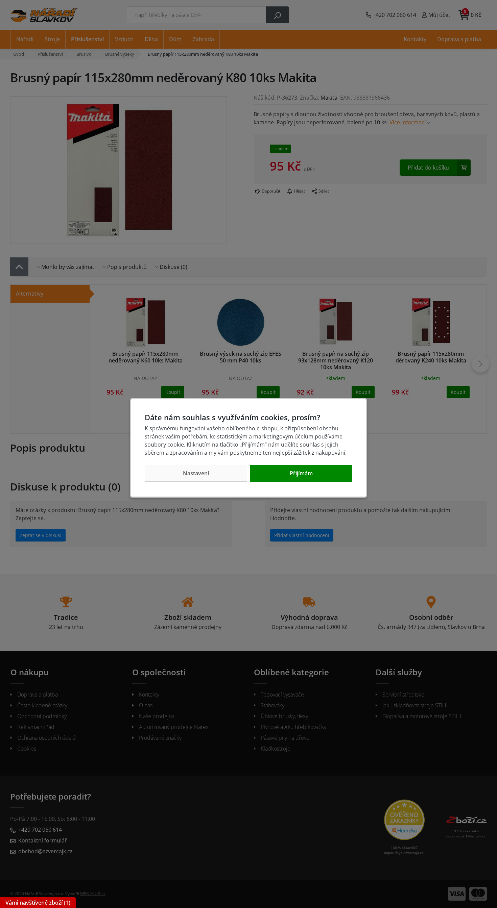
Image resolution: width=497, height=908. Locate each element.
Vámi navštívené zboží (34, 902)
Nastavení (196, 473)
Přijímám (301, 473)
